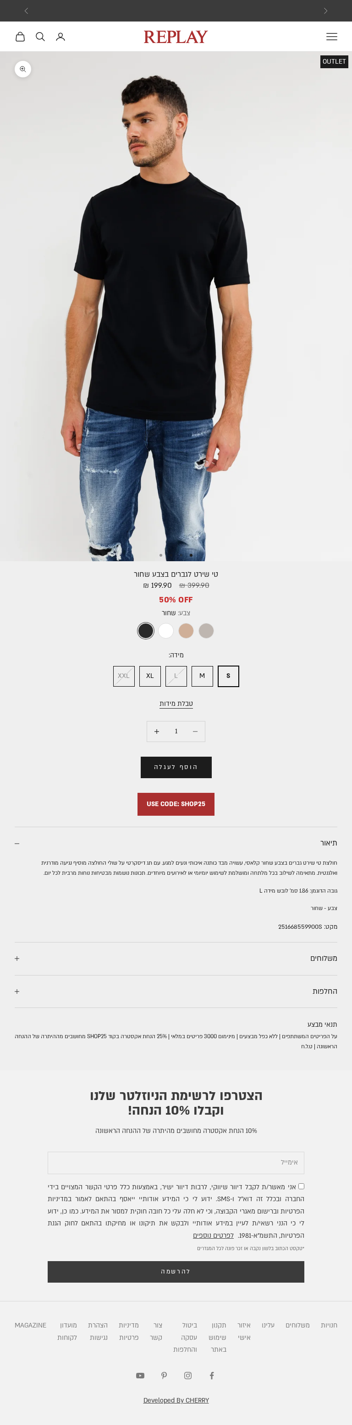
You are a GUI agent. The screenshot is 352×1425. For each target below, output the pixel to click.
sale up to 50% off (176, 10)
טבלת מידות (176, 703)
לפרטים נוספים (213, 1235)
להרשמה (176, 1272)
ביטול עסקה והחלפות (185, 1337)
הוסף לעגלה (176, 767)
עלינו (268, 1325)
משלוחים (298, 1325)
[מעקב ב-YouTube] (140, 1375)
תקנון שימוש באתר (217, 1337)
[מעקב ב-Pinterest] (164, 1375)
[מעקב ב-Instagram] (187, 1375)
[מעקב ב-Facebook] (211, 1375)
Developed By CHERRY (176, 1400)
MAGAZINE (30, 1325)
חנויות (329, 1325)
